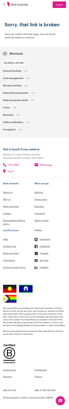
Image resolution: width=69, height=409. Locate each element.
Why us (7, 199)
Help (5, 239)
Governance (9, 369)
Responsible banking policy (14, 222)
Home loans (40, 199)
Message (46, 165)
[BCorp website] (9, 354)
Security (7, 376)
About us (7, 192)
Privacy (38, 376)
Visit (10, 171)
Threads (44, 253)
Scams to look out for (14, 267)
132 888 (13, 165)
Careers (7, 213)
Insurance (39, 213)
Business (39, 206)
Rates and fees (11, 253)
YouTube (44, 260)
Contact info (9, 246)
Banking (38, 192)
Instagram (45, 239)
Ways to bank (41, 220)
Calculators (9, 260)
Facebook (45, 246)
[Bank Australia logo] (17, 5)
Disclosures (40, 369)
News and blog (11, 206)
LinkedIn (44, 267)
